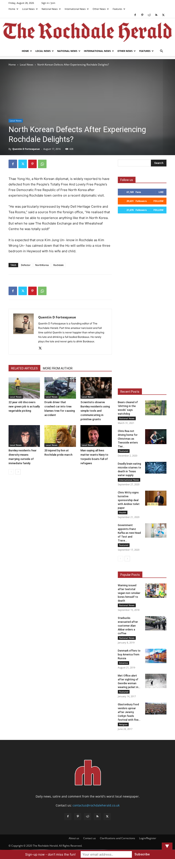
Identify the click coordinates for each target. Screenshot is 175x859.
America (123, 662)
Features (117, 8)
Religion (123, 724)
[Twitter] (163, 15)
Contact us (89, 838)
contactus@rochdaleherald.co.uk (96, 805)
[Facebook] (135, 15)
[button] (161, 51)
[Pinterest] (142, 15)
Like (161, 192)
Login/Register (147, 838)
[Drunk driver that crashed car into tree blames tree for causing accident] (60, 388)
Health (122, 512)
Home (12, 8)
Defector (26, 265)
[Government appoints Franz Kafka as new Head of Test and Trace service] (155, 530)
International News (75, 8)
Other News (99, 8)
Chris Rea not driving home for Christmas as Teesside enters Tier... (128, 439)
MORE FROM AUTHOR (58, 368)
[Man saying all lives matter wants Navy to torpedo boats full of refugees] (96, 436)
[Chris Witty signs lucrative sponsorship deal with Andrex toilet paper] (155, 498)
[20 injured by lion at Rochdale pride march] (60, 436)
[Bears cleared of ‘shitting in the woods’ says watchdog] (155, 407)
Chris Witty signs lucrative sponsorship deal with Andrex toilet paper (129, 500)
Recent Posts (129, 391)
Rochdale (58, 265)
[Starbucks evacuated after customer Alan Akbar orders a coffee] (155, 623)
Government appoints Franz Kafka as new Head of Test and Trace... (129, 533)
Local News (28, 8)
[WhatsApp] (42, 164)
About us (74, 838)
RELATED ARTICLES (24, 368)
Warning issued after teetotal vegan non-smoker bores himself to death (129, 593)
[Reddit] (149, 15)
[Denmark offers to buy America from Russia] (155, 656)
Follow (158, 201)
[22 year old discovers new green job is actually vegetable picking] (24, 388)
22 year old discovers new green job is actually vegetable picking (24, 406)
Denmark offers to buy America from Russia (129, 654)
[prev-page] (11, 471)
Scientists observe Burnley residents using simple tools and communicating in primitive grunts (95, 411)
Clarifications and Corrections (117, 838)
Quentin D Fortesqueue (26, 148)
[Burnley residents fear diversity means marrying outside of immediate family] (24, 436)
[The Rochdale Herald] (87, 32)
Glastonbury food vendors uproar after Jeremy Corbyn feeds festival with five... (129, 712)
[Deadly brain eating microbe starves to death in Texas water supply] (155, 468)
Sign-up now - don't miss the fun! (50, 854)
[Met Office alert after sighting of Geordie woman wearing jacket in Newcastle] (155, 681)
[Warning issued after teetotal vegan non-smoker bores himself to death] (155, 590)
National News (50, 8)
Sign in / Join (48, 2)
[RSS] (156, 15)
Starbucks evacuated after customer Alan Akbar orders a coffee (128, 626)
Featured (123, 450)
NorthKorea (42, 265)
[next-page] (18, 471)
